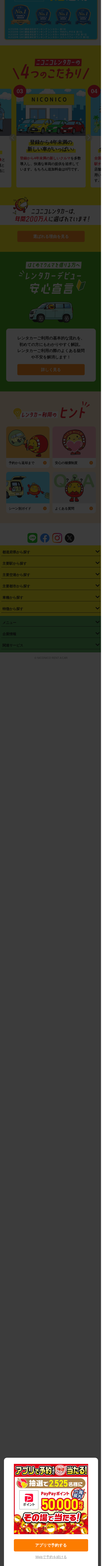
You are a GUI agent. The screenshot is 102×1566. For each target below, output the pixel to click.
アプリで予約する (51, 1545)
